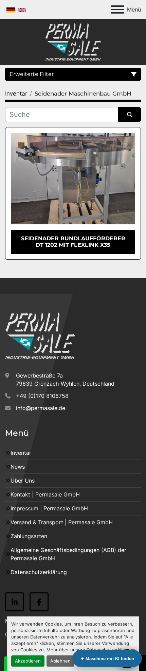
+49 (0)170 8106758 (42, 395)
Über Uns (23, 480)
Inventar (21, 452)
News (18, 466)
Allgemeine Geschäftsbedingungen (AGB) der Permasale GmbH (68, 554)
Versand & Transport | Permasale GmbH (62, 522)
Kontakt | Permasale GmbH (45, 494)
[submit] (129, 114)
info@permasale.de (40, 408)
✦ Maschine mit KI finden (107, 658)
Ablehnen (60, 661)
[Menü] (117, 9)
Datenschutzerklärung (39, 572)
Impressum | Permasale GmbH (49, 508)
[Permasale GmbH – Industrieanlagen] (40, 335)
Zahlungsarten (29, 536)
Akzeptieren (28, 661)
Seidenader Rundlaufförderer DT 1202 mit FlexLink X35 (73, 241)
